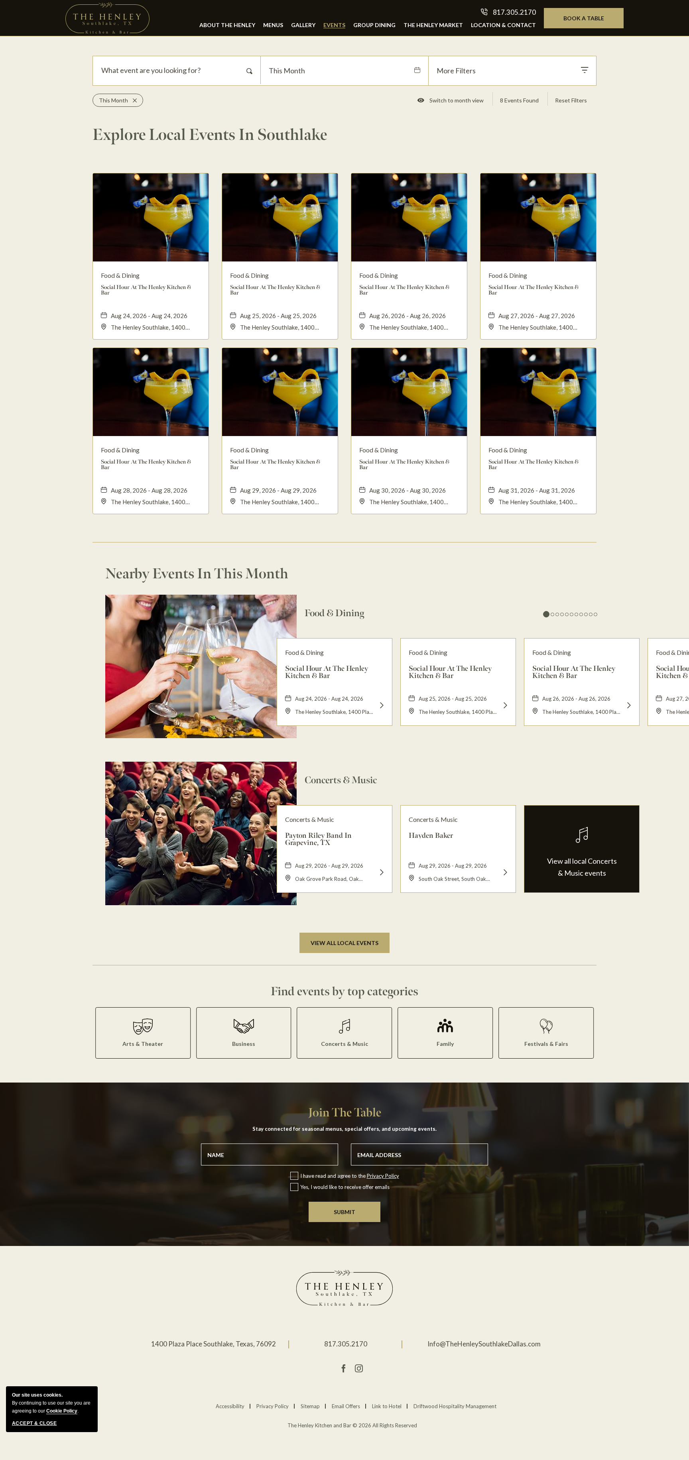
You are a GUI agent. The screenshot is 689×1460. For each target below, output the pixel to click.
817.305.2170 (345, 1344)
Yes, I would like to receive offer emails (345, 1187)
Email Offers (346, 1406)
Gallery (303, 25)
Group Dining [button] (374, 25)
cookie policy (61, 1411)
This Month (287, 70)
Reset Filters (571, 100)
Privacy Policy (383, 1176)
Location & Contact (503, 25)
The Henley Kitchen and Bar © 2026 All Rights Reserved (352, 1425)
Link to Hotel (387, 1406)
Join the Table (344, 1112)
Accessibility (230, 1406)
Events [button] (334, 25)
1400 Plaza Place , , (213, 1344)
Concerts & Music (341, 780)
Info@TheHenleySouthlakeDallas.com (484, 1344)
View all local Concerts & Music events (581, 867)
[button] (344, 943)
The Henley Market (433, 25)
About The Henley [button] (227, 25)
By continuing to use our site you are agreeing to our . (51, 1403)
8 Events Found (519, 100)
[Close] (132, 100)
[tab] (546, 614)
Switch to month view (456, 102)
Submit (344, 1211)
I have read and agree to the (349, 1176)
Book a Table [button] (592, 21)
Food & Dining (334, 613)
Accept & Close (34, 1423)
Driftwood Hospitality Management (454, 1406)
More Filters (456, 70)
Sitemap (310, 1406)
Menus (273, 25)
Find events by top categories (344, 991)
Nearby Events (196, 573)
